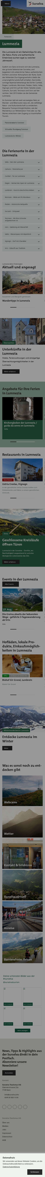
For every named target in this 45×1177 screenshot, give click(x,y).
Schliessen (34, 1172)
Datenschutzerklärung (11, 1167)
